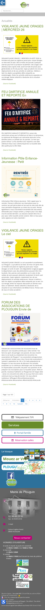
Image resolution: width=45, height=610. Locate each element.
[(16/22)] (42, 457)
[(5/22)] (32, 457)
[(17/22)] (26, 452)
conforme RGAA (35, 593)
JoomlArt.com (18, 603)
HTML (27, 593)
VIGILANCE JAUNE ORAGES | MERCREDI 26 (22, 28)
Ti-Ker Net (7, 597)
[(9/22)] (32, 452)
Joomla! (4, 605)
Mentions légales (7, 593)
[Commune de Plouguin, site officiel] (24, 5)
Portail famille (23, 432)
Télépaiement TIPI (24, 417)
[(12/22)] (37, 452)
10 (14, 404)
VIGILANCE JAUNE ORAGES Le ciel (22, 232)
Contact (11, 599)
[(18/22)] (26, 457)
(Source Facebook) (9, 84)
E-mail (11, 524)
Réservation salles (24, 440)
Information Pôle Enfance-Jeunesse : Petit (20, 160)
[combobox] (13, 11)
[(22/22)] (42, 452)
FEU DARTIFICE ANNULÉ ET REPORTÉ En (20, 93)
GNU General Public (35, 605)
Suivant (20, 404)
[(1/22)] (37, 457)
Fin (26, 404)
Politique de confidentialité (9, 595)
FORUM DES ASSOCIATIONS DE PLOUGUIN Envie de (16, 305)
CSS (23, 593)
